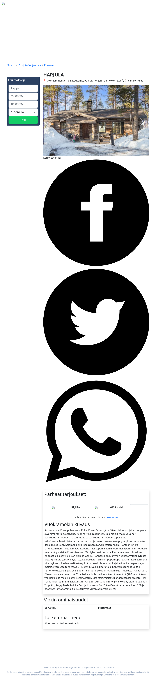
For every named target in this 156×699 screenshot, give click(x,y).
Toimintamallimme (17, 650)
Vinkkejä (11, 654)
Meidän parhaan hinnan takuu (121, 650)
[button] (51, 120)
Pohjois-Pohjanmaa (29, 65)
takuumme (112, 517)
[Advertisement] (78, 39)
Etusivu (11, 65)
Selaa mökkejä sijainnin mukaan (122, 646)
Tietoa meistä (14, 646)
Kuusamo (49, 65)
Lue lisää (139, 507)
